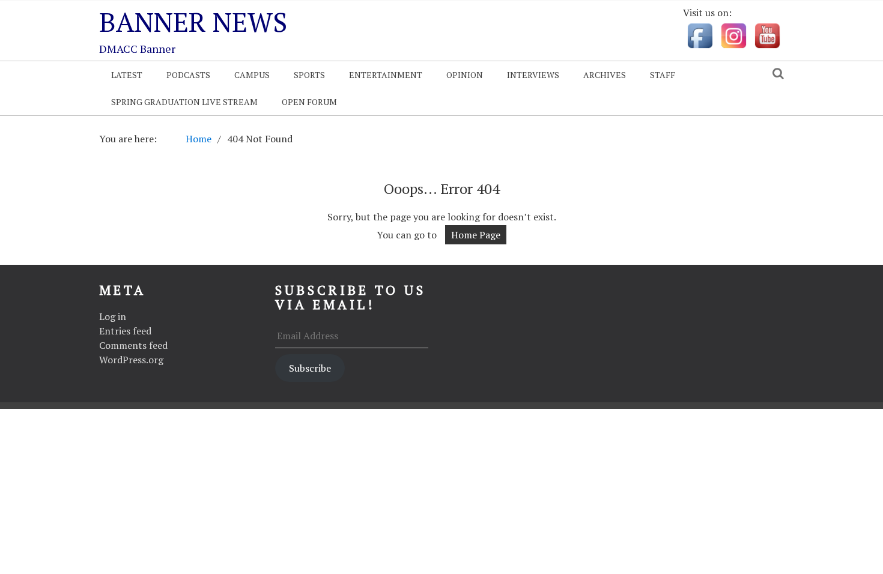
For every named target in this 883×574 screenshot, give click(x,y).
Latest (126, 74)
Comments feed (133, 345)
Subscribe (310, 368)
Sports (309, 74)
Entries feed (125, 330)
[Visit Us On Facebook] (700, 34)
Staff (662, 74)
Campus (252, 74)
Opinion (464, 74)
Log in (112, 316)
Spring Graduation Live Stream (184, 101)
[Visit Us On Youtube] (767, 34)
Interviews (533, 74)
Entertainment (385, 74)
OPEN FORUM (309, 101)
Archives (604, 74)
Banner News (193, 22)
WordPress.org (131, 359)
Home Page (475, 234)
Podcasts (188, 74)
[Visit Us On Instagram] (733, 34)
